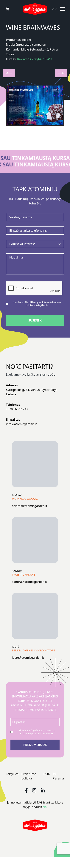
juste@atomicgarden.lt (28, 658)
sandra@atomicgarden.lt (29, 582)
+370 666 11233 (17, 409)
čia (45, 807)
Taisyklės (12, 774)
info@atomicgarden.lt (21, 424)
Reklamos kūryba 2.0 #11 (34, 59)
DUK (46, 774)
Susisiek (35, 320)
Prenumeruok (35, 745)
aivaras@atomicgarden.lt (29, 506)
